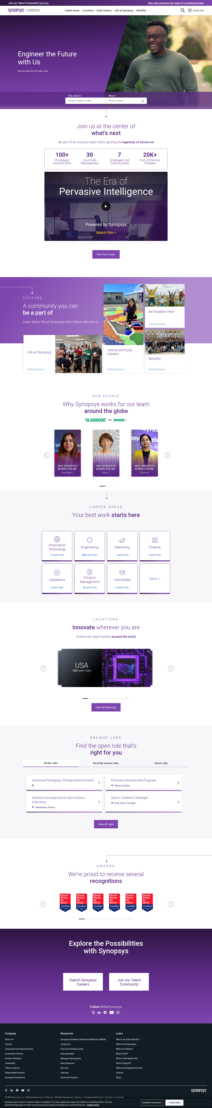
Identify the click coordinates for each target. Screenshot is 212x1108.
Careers (8, 1044)
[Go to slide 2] (92, 698)
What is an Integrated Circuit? (129, 1068)
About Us (9, 1039)
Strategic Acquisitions (15, 1077)
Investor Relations (13, 1058)
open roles (57, 555)
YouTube (112, 1012)
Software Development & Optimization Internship (58, 800)
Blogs (118, 1077)
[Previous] (45, 454)
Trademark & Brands (93, 1097)
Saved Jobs (161, 763)
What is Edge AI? (123, 1063)
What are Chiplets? (124, 1049)
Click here (44, 3)
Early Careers (104, 10)
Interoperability (67, 1054)
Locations (88, 10)
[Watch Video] (67, 453)
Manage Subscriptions (71, 1058)
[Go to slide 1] (85, 698)
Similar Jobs (51, 763)
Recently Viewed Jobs (106, 763)
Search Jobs (143, 101)
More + (155, 578)
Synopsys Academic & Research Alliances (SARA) (83, 1039)
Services (64, 1068)
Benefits (141, 10)
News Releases (67, 1063)
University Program (69, 1077)
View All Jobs (106, 824)
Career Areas (72, 10)
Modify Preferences (152, 1103)
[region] (106, 1103)
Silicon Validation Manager (129, 798)
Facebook (106, 1012)
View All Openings (106, 707)
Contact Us (66, 1044)
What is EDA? (122, 1054)
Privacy (78, 1097)
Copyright (119, 1097)
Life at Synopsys (124, 10)
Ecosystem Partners (14, 1054)
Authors (119, 1073)
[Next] (166, 454)
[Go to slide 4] (106, 698)
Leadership (10, 1063)
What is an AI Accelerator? (128, 1039)
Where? (112, 96)
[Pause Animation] (203, 85)
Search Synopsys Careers (83, 982)
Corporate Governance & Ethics (19, 1049)
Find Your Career (106, 254)
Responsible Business (15, 1073)
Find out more (35, 369)
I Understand (174, 1103)
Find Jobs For (74, 96)
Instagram (118, 1012)
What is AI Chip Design (126, 1044)
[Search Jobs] (183, 10)
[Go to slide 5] (113, 698)
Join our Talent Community (129, 982)
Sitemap (64, 1073)
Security (109, 1097)
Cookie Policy (93, 1105)
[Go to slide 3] (99, 698)
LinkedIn (100, 1012)
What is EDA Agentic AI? (127, 1058)
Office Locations (12, 1068)
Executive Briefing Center (72, 1049)
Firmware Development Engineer (133, 780)
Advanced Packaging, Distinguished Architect (63, 780)
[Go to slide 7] (127, 698)
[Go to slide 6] (120, 698)
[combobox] (126, 101)
